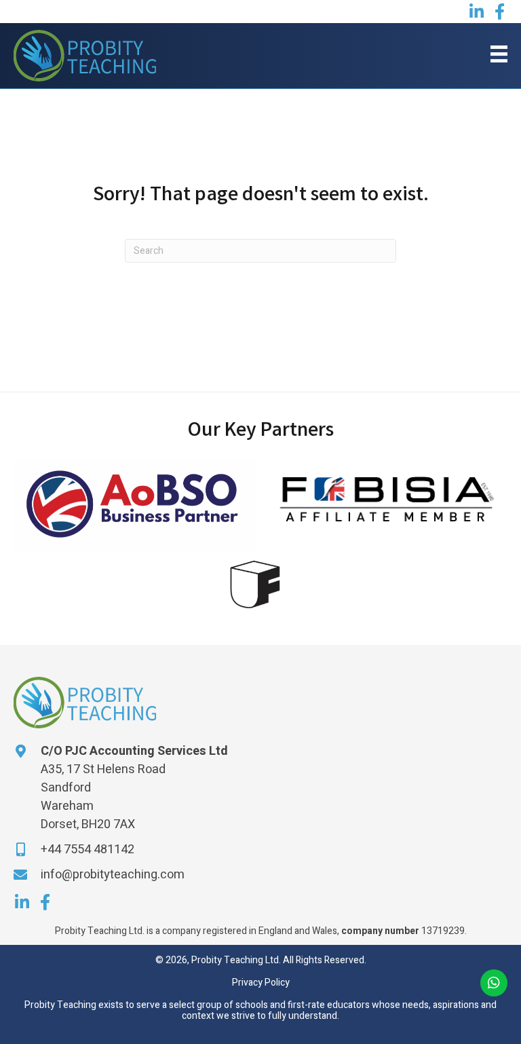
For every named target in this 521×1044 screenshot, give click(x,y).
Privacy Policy (261, 982)
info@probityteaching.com (113, 874)
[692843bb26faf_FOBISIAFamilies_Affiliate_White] (386, 497)
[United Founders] (256, 584)
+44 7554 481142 (87, 849)
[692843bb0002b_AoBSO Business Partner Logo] (135, 504)
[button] (476, 11)
